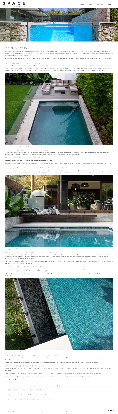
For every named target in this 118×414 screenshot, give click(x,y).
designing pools (37, 51)
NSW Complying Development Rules (36, 152)
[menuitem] (71, 4)
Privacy (59, 411)
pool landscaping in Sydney (35, 171)
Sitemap (65, 411)
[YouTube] (113, 411)
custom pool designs (25, 55)
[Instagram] (111, 411)
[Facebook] (108, 411)
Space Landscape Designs (19, 411)
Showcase (35, 379)
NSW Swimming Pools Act (44, 271)
